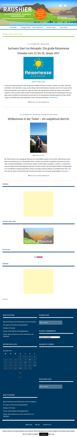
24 (29, 365)
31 (29, 368)
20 (10, 365)
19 (5, 365)
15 (20, 362)
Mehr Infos (52, 434)
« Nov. (20, 373)
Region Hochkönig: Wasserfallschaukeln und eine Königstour (19, 322)
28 (15, 368)
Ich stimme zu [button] (43, 434)
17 (29, 362)
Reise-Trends (63, 27)
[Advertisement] (38, 203)
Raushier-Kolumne (40, 114)
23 (25, 365)
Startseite (5, 299)
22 (20, 365)
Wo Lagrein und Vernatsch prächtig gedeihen (15, 325)
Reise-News (13, 27)
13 (10, 362)
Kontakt (69, 12)
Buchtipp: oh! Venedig (9, 328)
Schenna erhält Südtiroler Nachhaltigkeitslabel (15, 331)
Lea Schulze (40, 155)
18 (34, 362)
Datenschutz (54, 14)
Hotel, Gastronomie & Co (38, 27)
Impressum (54, 12)
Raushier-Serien (51, 27)
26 (5, 368)
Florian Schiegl (41, 82)
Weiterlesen (53, 97)
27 (10, 368)
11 (34, 359)
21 (15, 365)
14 (15, 362)
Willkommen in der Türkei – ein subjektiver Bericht (38, 119)
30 (25, 368)
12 (5, 362)
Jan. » (20, 377)
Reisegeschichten (26, 27)
